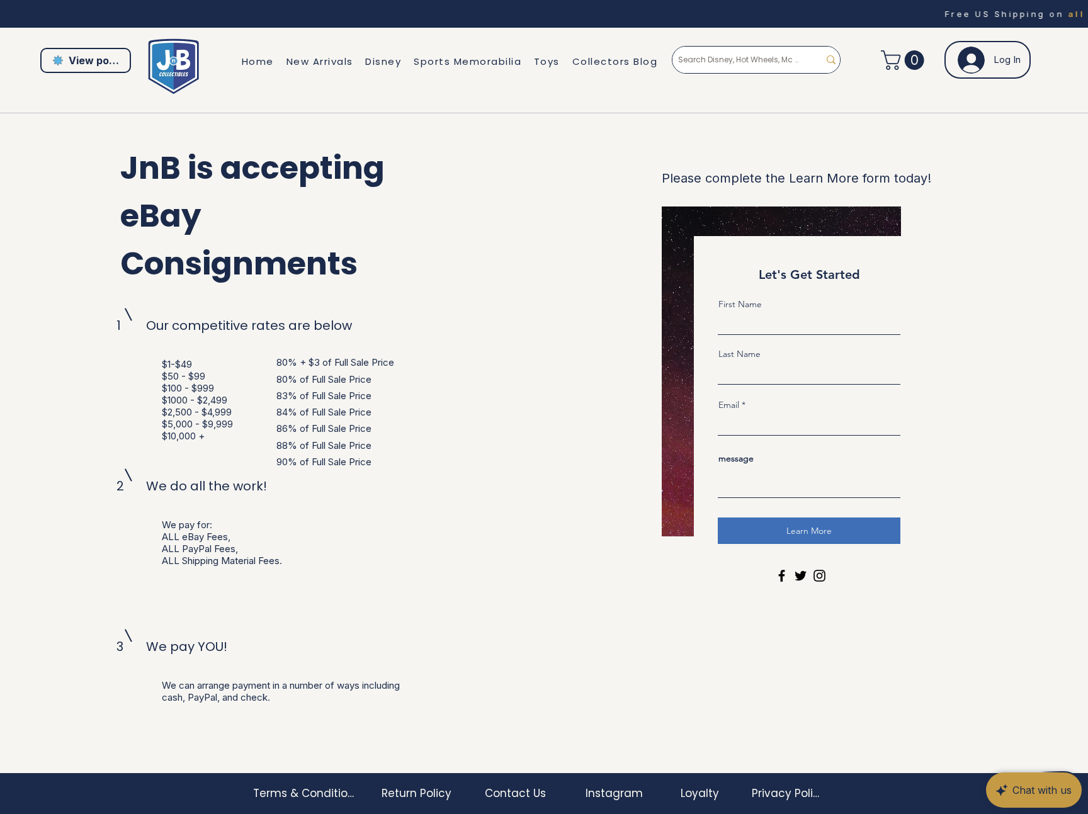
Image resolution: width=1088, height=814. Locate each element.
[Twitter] (800, 576)
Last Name (739, 353)
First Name (740, 304)
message (736, 458)
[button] (905, 60)
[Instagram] (819, 576)
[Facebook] (782, 576)
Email (728, 404)
